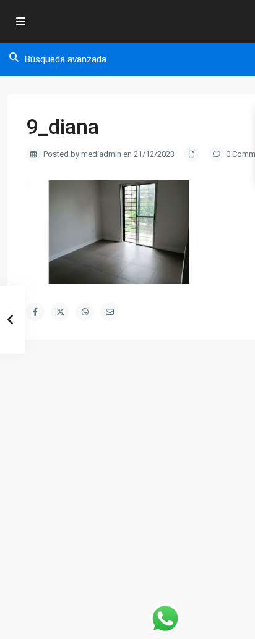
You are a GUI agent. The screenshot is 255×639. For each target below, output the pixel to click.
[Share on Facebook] (35, 312)
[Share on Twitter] (60, 312)
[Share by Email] (109, 312)
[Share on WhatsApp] (85, 312)
